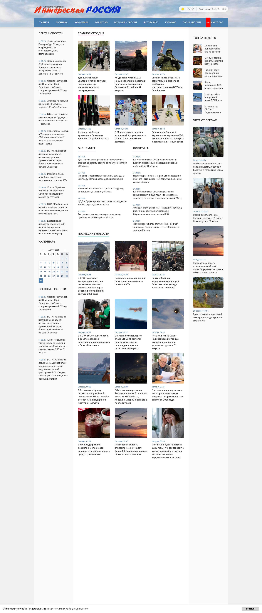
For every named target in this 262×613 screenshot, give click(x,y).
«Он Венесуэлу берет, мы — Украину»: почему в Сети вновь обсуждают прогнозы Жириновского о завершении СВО (157, 210)
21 (58, 272)
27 (53, 276)
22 (62, 272)
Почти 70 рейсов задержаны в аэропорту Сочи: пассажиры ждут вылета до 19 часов (52, 192)
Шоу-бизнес (150, 22)
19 (49, 272)
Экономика (81, 22)
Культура (170, 22)
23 (67, 272)
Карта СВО (217, 22)
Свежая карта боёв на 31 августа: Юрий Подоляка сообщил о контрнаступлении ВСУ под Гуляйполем (53, 87)
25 (45, 276)
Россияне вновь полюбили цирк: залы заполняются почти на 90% (53, 177)
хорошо (250, 609)
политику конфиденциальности (72, 609)
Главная (44, 22)
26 (49, 276)
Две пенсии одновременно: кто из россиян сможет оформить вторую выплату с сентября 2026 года (102, 161)
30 (67, 276)
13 (53, 267)
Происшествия (192, 22)
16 (67, 267)
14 (58, 267)
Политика (61, 22)
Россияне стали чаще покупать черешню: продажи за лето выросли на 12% (99, 214)
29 (62, 276)
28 (58, 276)
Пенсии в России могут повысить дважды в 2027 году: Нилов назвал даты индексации (101, 176)
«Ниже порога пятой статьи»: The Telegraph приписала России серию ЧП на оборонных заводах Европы (156, 226)
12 (49, 267)
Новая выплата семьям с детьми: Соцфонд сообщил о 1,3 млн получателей (101, 189)
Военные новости (125, 22)
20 (53, 272)
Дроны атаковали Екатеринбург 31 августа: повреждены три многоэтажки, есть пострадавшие (52, 47)
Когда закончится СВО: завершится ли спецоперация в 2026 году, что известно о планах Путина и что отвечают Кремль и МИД (157, 194)
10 (41, 267)
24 (41, 276)
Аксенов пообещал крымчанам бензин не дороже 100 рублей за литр (53, 104)
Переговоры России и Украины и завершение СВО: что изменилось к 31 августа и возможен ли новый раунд (54, 137)
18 (45, 272)
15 (62, 267)
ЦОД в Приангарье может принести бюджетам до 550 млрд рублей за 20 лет (102, 201)
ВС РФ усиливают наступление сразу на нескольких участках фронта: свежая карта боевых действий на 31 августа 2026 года (52, 158)
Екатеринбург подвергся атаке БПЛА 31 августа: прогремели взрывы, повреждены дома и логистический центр (53, 227)
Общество (101, 22)
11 (45, 267)
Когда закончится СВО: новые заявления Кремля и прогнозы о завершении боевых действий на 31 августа (52, 67)
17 (41, 272)
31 (41, 280)
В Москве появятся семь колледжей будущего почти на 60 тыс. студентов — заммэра (53, 119)
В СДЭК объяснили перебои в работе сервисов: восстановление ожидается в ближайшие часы (53, 209)
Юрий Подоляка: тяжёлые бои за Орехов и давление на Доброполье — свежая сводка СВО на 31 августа (53, 346)
